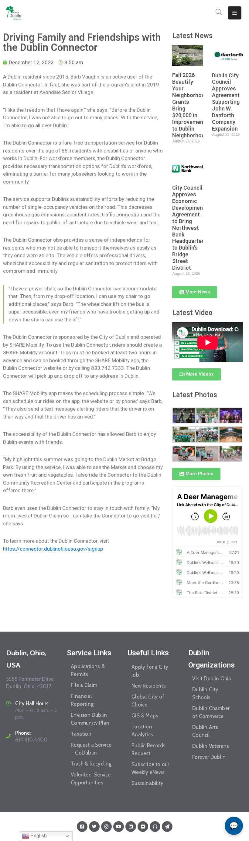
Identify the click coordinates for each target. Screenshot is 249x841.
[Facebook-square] (82, 826)
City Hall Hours (32, 703)
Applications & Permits (88, 670)
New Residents (148, 686)
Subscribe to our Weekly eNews (150, 768)
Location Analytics (142, 731)
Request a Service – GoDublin (91, 749)
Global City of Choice (147, 701)
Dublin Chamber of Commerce (211, 712)
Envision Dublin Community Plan (90, 719)
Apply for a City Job (149, 671)
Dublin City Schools (205, 693)
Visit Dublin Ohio (211, 678)
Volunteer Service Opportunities (91, 779)
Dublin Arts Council (205, 731)
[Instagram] (106, 826)
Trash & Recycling (91, 764)
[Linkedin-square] (130, 826)
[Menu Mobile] (234, 12)
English (38, 835)
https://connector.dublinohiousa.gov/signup (53, 549)
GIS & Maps (144, 716)
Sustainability (147, 783)
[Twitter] (94, 826)
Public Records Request (148, 749)
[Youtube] (118, 826)
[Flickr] (143, 826)
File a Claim (84, 685)
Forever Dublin (209, 757)
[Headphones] (155, 826)
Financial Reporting (82, 700)
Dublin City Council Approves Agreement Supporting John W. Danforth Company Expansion (226, 102)
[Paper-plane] (167, 826)
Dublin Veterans (210, 746)
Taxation (81, 734)
